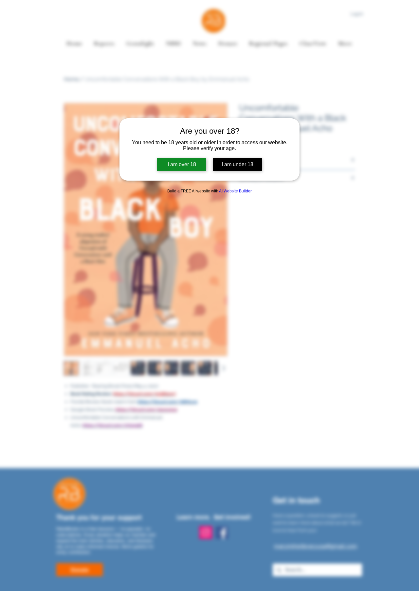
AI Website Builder (235, 191)
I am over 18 (182, 164)
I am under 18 (237, 164)
